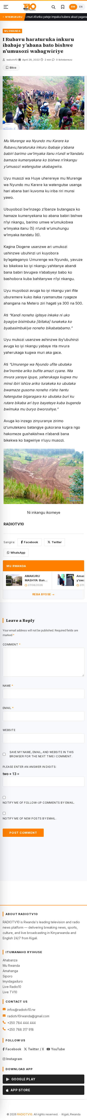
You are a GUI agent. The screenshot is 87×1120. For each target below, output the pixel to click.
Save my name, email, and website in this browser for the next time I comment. (42, 754)
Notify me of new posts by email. (29, 818)
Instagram (13, 1059)
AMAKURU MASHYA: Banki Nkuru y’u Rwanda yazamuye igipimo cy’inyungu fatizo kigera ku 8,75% (36, 578)
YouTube (57, 1049)
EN (81, 6)
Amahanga (10, 971)
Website (9, 730)
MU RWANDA (12, 31)
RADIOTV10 (24, 1114)
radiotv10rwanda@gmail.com (28, 1016)
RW (73, 6)
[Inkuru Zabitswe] (62, 6)
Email (8, 708)
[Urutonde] (6, 7)
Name (8, 685)
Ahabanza (10, 960)
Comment (12, 644)
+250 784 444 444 (21, 1023)
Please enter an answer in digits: (29, 766)
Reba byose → (43, 594)
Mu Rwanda (11, 965)
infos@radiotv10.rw (21, 1009)
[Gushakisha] (53, 6)
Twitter (57, 542)
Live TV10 (10, 992)
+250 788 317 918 (20, 1029)
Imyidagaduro (13, 981)
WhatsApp (17, 552)
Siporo (7, 976)
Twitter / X (35, 1049)
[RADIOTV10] (29, 6)
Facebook (31, 542)
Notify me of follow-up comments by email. (39, 802)
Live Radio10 (12, 987)
